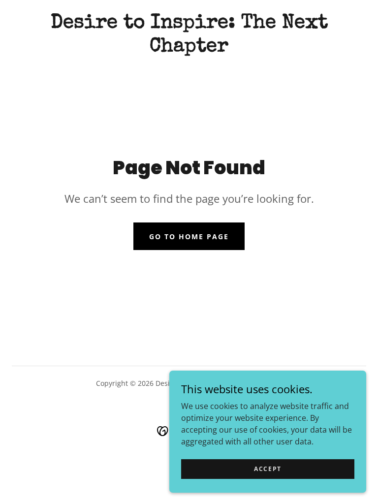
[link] (189, 48)
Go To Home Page (189, 236)
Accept (268, 469)
